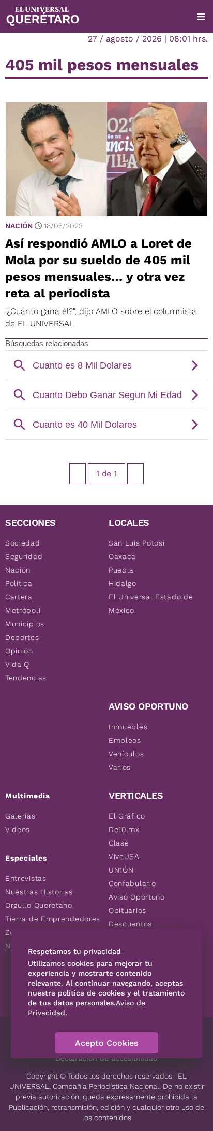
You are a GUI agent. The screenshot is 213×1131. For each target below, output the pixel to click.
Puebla (121, 570)
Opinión (19, 651)
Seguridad (23, 556)
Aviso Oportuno (137, 897)
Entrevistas (26, 878)
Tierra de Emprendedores (52, 919)
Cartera (19, 597)
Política (19, 583)
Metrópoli (22, 610)
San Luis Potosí (137, 543)
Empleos (125, 740)
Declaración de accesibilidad (106, 1058)
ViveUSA (124, 856)
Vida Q (17, 664)
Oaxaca (122, 556)
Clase (119, 843)
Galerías (20, 816)
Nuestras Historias (39, 892)
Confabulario (132, 883)
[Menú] (201, 17)
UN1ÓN (121, 870)
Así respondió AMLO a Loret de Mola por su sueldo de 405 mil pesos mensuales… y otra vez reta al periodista (98, 268)
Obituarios (127, 910)
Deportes (22, 637)
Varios (120, 767)
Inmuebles (128, 727)
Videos (17, 829)
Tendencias (26, 678)
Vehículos (126, 754)
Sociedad (22, 543)
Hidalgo (122, 583)
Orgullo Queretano (38, 905)
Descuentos (130, 924)
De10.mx (124, 829)
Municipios (24, 624)
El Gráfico (127, 816)
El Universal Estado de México (151, 604)
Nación (19, 226)
